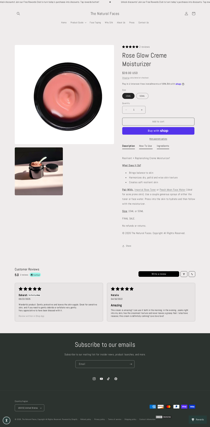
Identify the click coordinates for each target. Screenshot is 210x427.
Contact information (147, 419)
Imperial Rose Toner (145, 189)
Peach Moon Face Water (173, 189)
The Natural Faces (29, 419)
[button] (18, 13)
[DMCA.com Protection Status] (164, 418)
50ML (142, 96)
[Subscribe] (130, 364)
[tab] (128, 146)
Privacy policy (99, 419)
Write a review (159, 274)
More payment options (158, 138)
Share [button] (128, 245)
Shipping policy (130, 419)
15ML (128, 96)
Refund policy (86, 419)
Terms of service (114, 419)
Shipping (125, 78)
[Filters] (183, 274)
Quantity (126, 103)
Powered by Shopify (69, 419)
